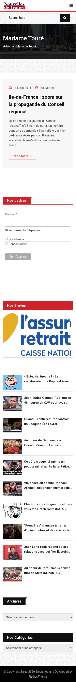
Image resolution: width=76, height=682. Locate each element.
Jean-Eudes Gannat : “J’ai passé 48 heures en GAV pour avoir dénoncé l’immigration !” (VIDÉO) (47, 400)
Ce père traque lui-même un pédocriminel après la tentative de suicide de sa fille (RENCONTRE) (46, 464)
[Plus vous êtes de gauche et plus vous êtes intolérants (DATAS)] (12, 510)
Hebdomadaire (18, 244)
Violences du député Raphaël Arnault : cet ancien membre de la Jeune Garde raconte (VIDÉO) (47, 485)
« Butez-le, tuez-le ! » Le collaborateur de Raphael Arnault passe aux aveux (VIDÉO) (48, 379)
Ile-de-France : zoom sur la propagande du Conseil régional (36, 104)
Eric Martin (47, 88)
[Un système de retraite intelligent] (37, 334)
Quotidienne (16, 239)
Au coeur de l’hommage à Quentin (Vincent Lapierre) (43, 443)
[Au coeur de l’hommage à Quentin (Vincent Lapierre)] (12, 446)
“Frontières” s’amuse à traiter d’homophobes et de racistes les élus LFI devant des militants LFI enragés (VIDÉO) (47, 528)
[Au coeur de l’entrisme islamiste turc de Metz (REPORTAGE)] (12, 574)
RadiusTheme (38, 676)
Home (10, 46)
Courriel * (11, 214)
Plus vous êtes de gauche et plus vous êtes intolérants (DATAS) (48, 506)
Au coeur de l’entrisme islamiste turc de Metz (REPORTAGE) (47, 570)
